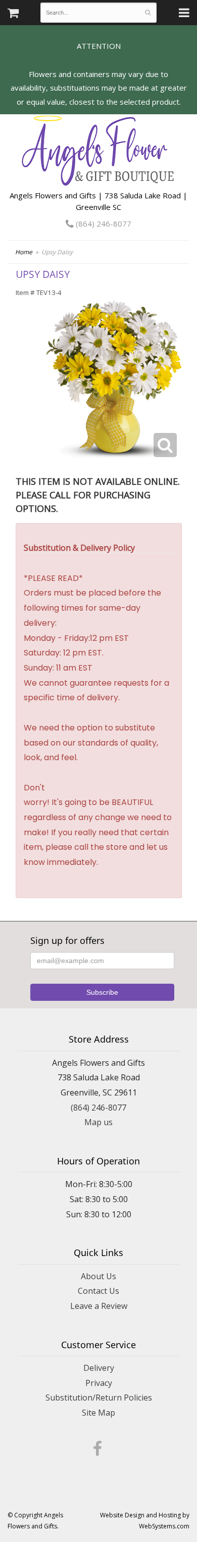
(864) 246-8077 (102, 223)
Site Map (98, 1412)
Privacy (98, 1382)
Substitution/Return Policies (98, 1397)
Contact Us (98, 1290)
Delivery (98, 1367)
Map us (98, 1122)
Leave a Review (98, 1305)
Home (23, 252)
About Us (98, 1276)
